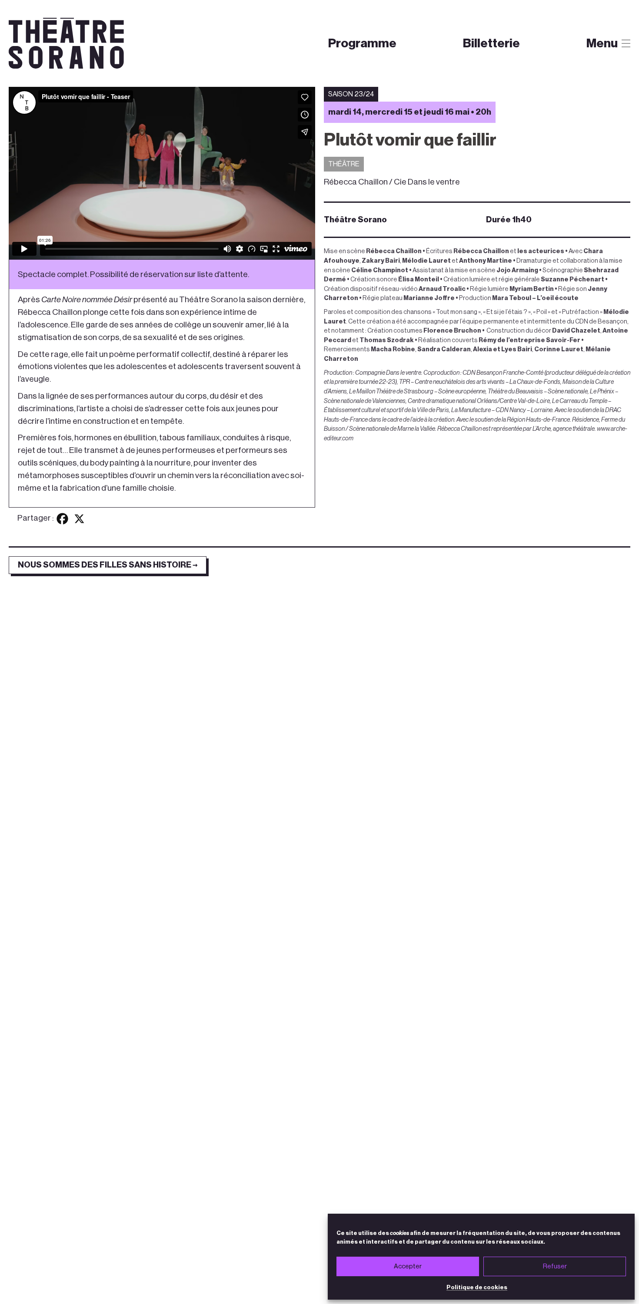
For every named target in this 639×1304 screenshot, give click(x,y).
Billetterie (491, 43)
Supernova (400, 62)
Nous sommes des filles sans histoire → (107, 565)
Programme (362, 43)
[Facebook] (62, 518)
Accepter (408, 1266)
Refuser (555, 1266)
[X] (79, 518)
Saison (342, 62)
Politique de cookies (476, 1287)
